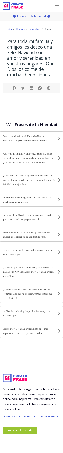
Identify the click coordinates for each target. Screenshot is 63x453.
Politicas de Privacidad (46, 416)
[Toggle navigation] (56, 6)
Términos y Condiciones (16, 416)
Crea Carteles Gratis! (20, 430)
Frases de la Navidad (31, 16)
